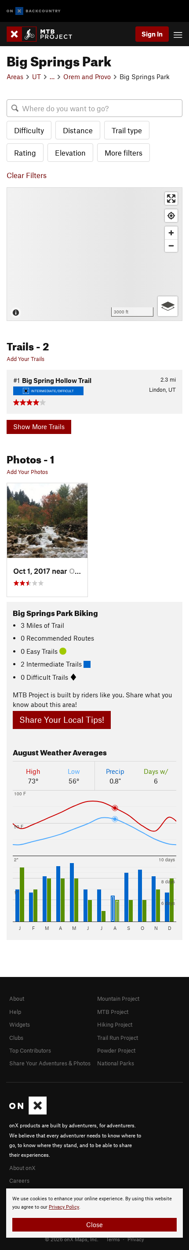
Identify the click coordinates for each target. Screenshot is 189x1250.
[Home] (44, 34)
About (16, 998)
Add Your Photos (27, 471)
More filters (123, 152)
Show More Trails (39, 426)
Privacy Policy (64, 1207)
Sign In (152, 34)
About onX (22, 1167)
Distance (78, 130)
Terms (113, 1239)
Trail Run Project (117, 1037)
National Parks (115, 1063)
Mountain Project (118, 998)
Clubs (16, 1037)
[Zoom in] (171, 232)
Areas (15, 76)
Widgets (19, 1024)
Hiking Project (114, 1024)
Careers (19, 1180)
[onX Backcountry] (33, 11)
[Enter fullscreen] (171, 198)
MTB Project (112, 1011)
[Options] (168, 306)
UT (36, 76)
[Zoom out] (171, 245)
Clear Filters (27, 175)
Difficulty (29, 130)
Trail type (127, 130)
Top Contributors (30, 1050)
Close (94, 1224)
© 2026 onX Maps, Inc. (71, 1239)
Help (15, 1011)
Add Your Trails (25, 358)
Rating (25, 152)
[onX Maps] (28, 1112)
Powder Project (116, 1050)
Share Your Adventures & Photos (50, 1063)
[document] (94, 1213)
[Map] (94, 254)
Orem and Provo (87, 76)
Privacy (135, 1239)
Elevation (70, 152)
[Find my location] (171, 215)
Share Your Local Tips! (61, 719)
